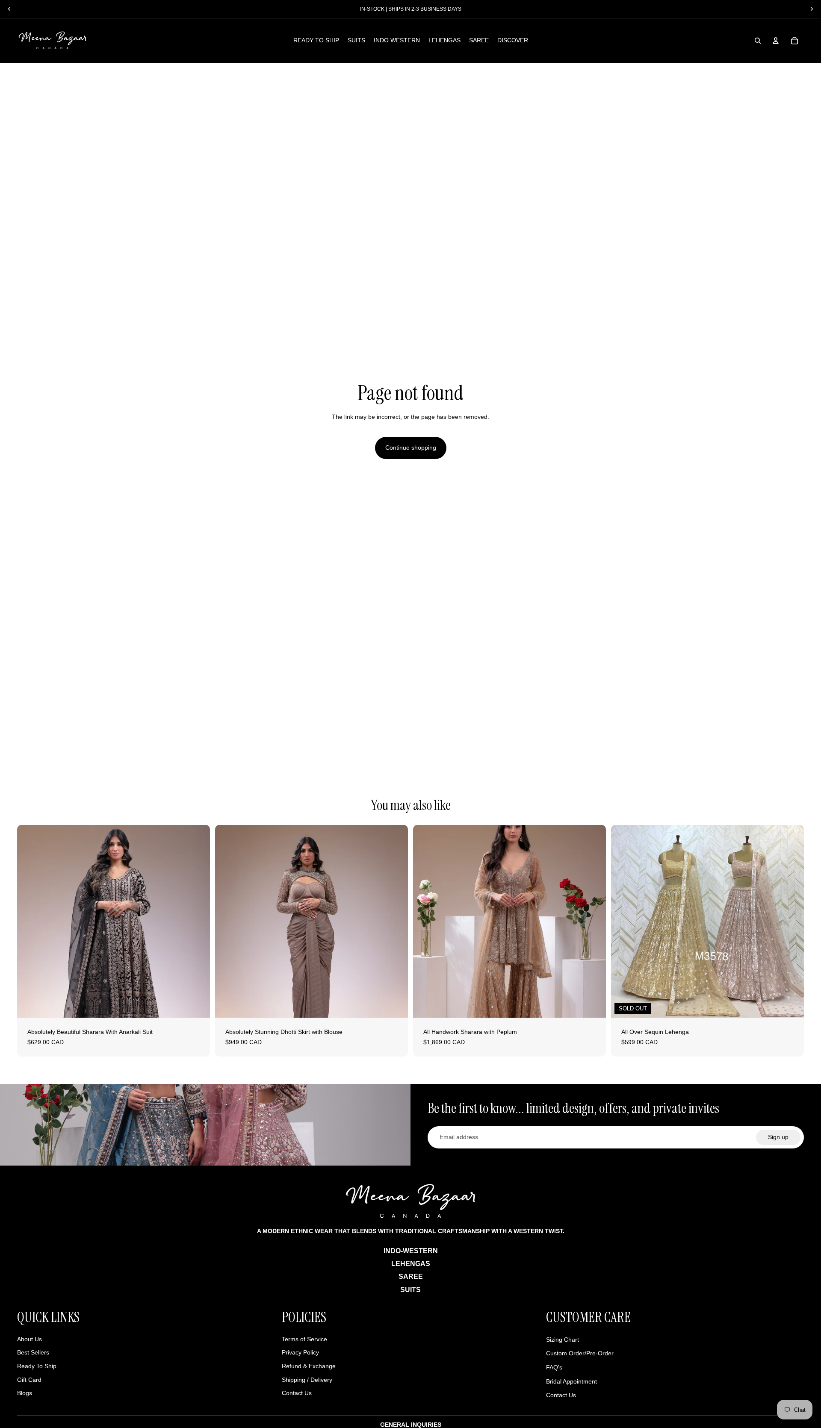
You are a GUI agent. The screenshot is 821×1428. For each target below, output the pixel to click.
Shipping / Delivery (307, 1379)
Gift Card (29, 1379)
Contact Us (297, 1393)
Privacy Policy (300, 1352)
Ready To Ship (36, 1366)
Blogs (24, 1393)
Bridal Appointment (571, 1381)
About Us (29, 1339)
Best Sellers (33, 1352)
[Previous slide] (30, 921)
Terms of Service (304, 1339)
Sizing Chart (562, 1339)
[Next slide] (197, 921)
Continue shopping (410, 447)
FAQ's (554, 1367)
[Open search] (757, 40)
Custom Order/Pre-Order (580, 1353)
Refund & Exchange (309, 1366)
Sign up (778, 1137)
